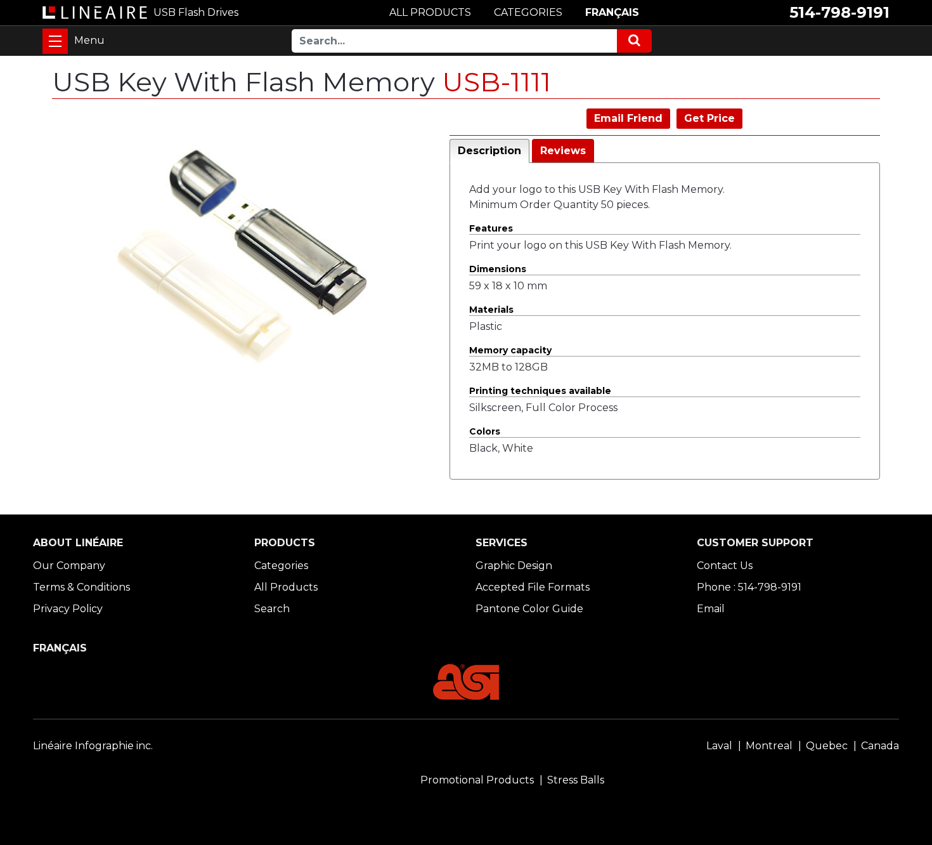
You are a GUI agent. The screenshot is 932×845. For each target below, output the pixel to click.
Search (272, 609)
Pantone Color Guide (529, 609)
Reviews (563, 151)
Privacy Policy (68, 609)
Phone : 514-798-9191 (749, 587)
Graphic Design (514, 566)
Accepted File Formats (533, 587)
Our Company (69, 566)
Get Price (709, 118)
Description (489, 151)
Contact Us (725, 566)
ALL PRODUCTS (430, 12)
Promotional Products (477, 780)
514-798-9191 (839, 12)
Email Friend (628, 118)
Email (711, 609)
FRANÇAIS (612, 12)
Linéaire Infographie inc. (93, 746)
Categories (281, 566)
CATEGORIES (528, 12)
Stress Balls (575, 780)
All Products (286, 587)
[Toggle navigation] (55, 41)
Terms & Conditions (81, 587)
